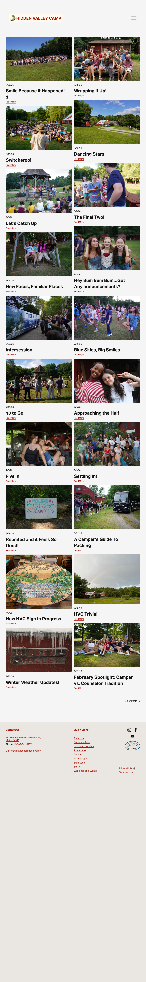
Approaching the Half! (97, 413)
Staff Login (79, 762)
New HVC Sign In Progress (33, 619)
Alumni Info (80, 750)
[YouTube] (132, 736)
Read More (11, 101)
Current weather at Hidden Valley (23, 750)
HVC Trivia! (86, 614)
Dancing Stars (89, 154)
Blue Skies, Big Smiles (97, 350)
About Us (79, 738)
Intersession (19, 350)
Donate (78, 754)
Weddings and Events (85, 770)
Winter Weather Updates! (32, 682)
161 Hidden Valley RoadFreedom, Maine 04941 (23, 739)
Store (77, 766)
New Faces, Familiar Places (34, 286)
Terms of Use (126, 772)
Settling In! (85, 476)
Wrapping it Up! (90, 91)
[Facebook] (136, 730)
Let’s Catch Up (21, 223)
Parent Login (80, 758)
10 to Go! (15, 413)
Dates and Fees (82, 742)
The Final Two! (89, 217)
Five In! (13, 476)
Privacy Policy (126, 768)
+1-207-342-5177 (23, 744)
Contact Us (13, 729)
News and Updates (84, 746)
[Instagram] (129, 730)
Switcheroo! (18, 160)
